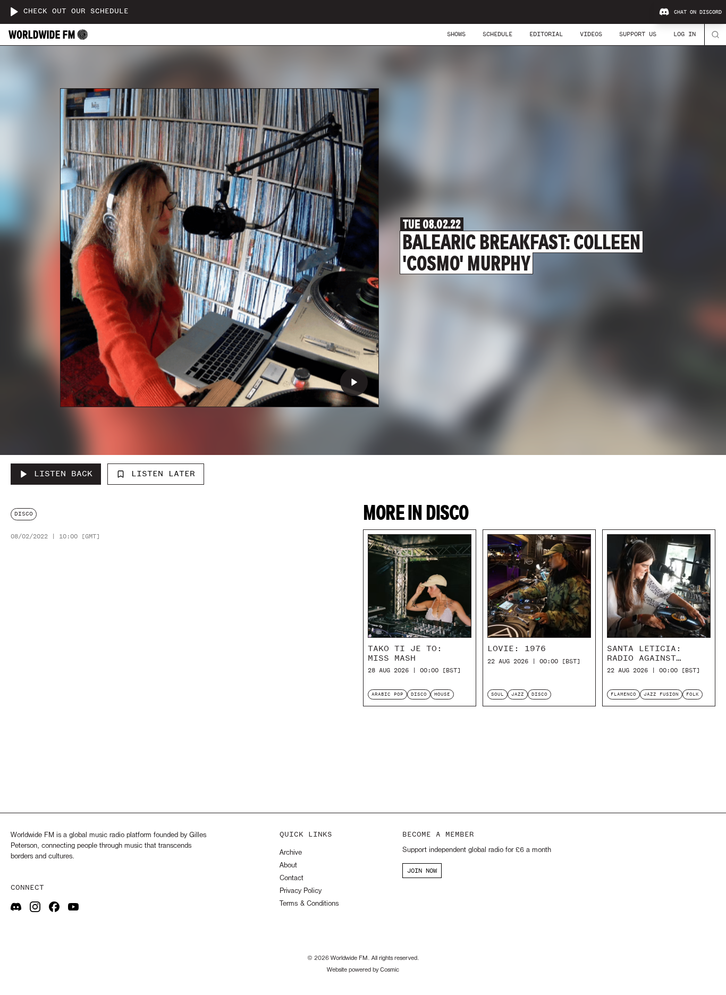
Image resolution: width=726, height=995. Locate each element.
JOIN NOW (422, 870)
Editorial (546, 34)
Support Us (637, 34)
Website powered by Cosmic (363, 970)
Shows (456, 34)
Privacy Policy (301, 891)
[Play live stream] (14, 11)
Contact (291, 878)
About (288, 865)
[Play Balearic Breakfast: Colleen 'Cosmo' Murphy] (354, 382)
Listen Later (163, 473)
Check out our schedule (76, 11)
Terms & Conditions (309, 904)
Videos (591, 34)
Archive (291, 853)
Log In (684, 34)
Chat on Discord (698, 12)
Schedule (497, 34)
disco (23, 513)
